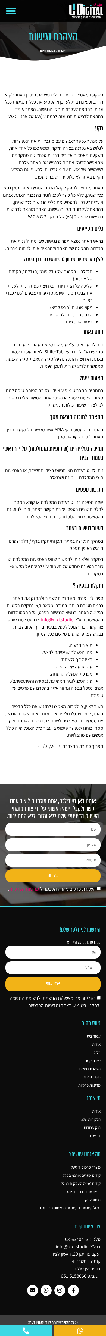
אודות (96, 1044)
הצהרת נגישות (90, 1068)
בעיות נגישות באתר (84, 528)
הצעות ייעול (91, 378)
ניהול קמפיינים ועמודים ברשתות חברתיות (70, 1207)
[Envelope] (32, 1290)
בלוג (97, 1052)
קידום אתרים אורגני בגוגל (82, 1175)
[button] (11, 11)
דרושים (95, 1135)
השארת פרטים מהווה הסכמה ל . (52, 889)
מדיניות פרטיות (89, 1085)
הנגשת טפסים (89, 489)
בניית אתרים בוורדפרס (84, 1191)
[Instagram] (59, 1290)
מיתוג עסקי (92, 1199)
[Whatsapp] (46, 1290)
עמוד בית (94, 1036)
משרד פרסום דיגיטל (86, 1167)
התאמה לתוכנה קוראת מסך (76, 417)
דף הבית (62, 51)
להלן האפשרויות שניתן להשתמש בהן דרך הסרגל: (63, 259)
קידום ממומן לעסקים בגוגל (81, 1183)
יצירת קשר (93, 1060)
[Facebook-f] (73, 1290)
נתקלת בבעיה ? (88, 585)
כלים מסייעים (90, 228)
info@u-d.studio (57, 619)
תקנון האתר (92, 1076)
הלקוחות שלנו (90, 1119)
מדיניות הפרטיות (24, 889)
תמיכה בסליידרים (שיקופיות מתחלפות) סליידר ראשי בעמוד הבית (53, 453)
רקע (99, 128)
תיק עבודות (92, 1127)
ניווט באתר (93, 331)
